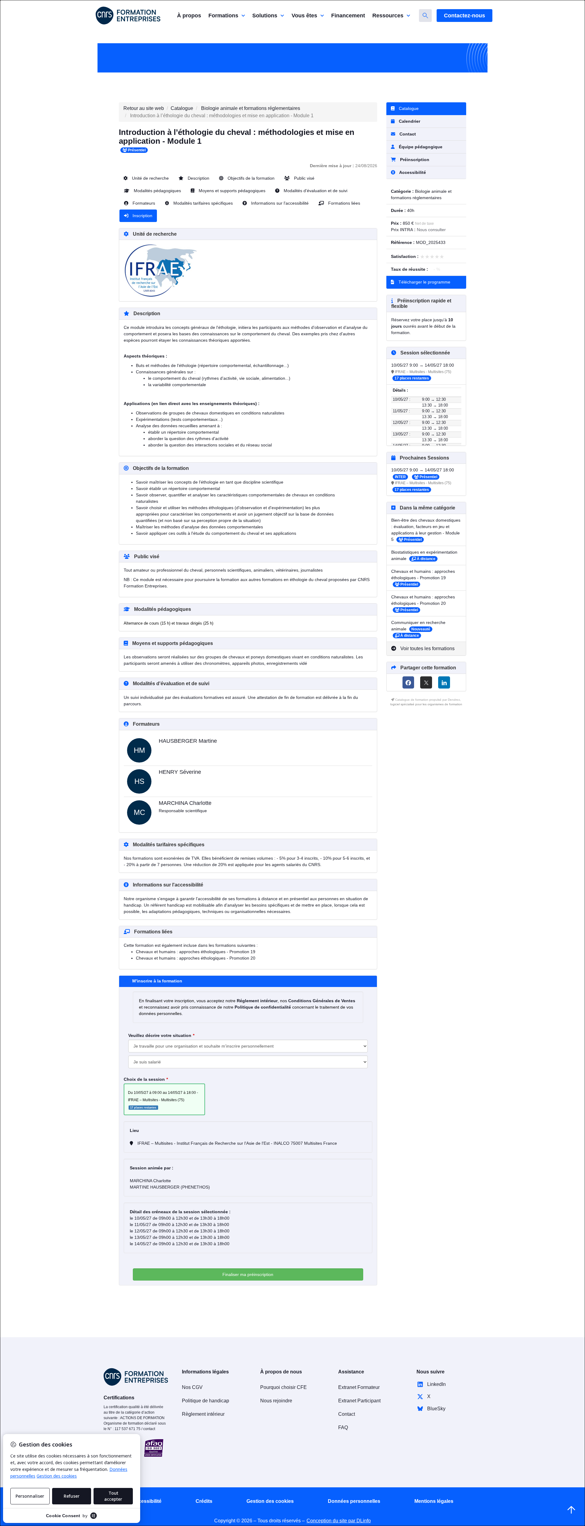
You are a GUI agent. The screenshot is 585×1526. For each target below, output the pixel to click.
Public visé (303, 178)
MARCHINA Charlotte (185, 803)
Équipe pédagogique (420, 146)
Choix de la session (144, 1079)
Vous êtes (304, 15)
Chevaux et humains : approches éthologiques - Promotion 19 (195, 951)
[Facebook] (408, 682)
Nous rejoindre (276, 1400)
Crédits (204, 1501)
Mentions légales (433, 1501)
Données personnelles (354, 1501)
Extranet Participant (359, 1400)
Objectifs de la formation (250, 178)
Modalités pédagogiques (157, 190)
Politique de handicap (205, 1400)
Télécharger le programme (423, 282)
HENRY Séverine (180, 772)
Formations (223, 15)
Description (197, 178)
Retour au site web (143, 108)
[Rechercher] (425, 15)
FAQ (343, 1427)
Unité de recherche (150, 178)
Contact (407, 134)
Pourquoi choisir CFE (283, 1387)
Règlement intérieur (203, 1414)
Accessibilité (146, 1501)
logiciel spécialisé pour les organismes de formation (426, 704)
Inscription (141, 215)
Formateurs (143, 203)
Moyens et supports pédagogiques (231, 190)
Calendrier (409, 121)
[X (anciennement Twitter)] (426, 682)
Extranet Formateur (359, 1387)
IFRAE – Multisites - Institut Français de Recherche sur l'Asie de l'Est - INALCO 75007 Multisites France (236, 1143)
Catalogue (182, 108)
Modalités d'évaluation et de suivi (314, 190)
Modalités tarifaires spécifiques (202, 203)
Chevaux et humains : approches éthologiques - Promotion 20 (195, 958)
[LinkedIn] (444, 682)
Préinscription (414, 159)
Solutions (264, 15)
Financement (348, 15)
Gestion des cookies (270, 1501)
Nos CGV (192, 1387)
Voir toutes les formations (427, 648)
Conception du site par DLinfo (339, 1520)
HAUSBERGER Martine (188, 741)
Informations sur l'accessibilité (279, 203)
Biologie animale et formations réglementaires (250, 108)
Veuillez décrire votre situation (159, 1035)
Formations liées (343, 203)
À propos (189, 15)
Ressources (387, 15)
